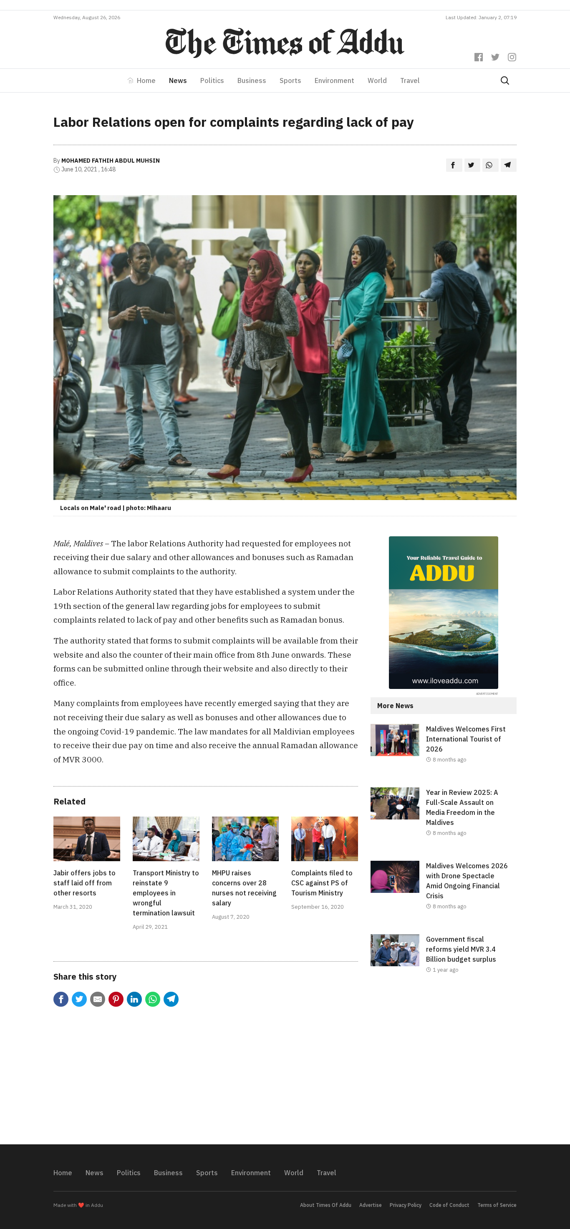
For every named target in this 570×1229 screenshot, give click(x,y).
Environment (334, 80)
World (377, 80)
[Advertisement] (444, 1066)
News (178, 80)
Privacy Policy (405, 1205)
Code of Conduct (449, 1205)
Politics (212, 80)
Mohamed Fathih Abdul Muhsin (110, 160)
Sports (290, 80)
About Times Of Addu (325, 1205)
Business (251, 80)
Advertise (370, 1205)
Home (146, 80)
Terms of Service (497, 1205)
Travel (410, 80)
